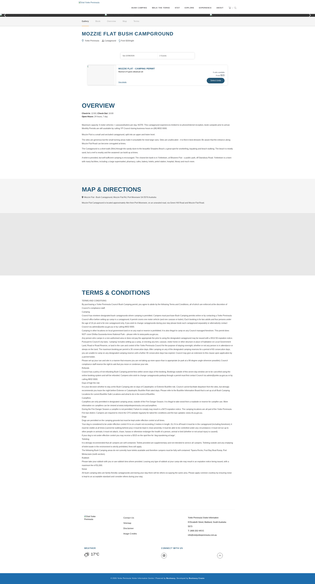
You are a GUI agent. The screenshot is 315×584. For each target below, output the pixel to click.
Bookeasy (170, 578)
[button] (176, 56)
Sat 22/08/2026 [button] (128, 56)
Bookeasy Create (197, 578)
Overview (111, 21)
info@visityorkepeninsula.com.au (202, 535)
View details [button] (122, 82)
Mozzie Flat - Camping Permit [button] (136, 68)
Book (97, 21)
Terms (136, 21)
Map (125, 21)
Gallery (85, 21)
